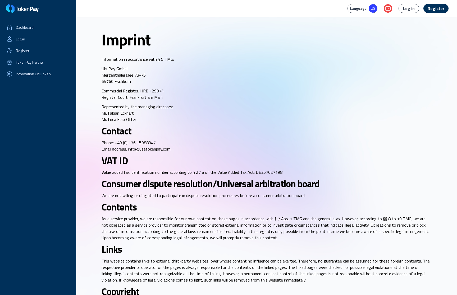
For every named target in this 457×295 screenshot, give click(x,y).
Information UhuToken (33, 74)
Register (22, 50)
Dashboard (25, 27)
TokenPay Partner (30, 62)
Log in (20, 39)
